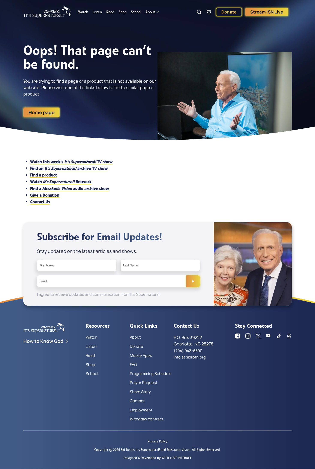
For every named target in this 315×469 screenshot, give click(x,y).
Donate (229, 12)
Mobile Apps (141, 355)
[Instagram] (247, 336)
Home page (41, 112)
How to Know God (43, 341)
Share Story (140, 391)
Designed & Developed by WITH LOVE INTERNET (157, 458)
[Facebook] (237, 336)
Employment (141, 409)
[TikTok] (278, 336)
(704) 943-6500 (188, 350)
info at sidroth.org (190, 357)
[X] (258, 336)
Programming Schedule (151, 373)
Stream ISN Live (266, 12)
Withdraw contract (146, 418)
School (136, 12)
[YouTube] (268, 336)
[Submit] (193, 281)
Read (110, 12)
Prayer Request (143, 382)
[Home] (47, 12)
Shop (123, 12)
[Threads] (289, 336)
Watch (83, 12)
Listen (97, 12)
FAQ (133, 364)
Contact (137, 400)
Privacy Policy (157, 441)
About (150, 12)
